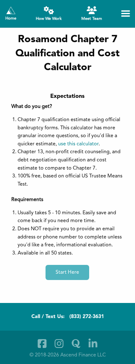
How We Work (49, 19)
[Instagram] (59, 343)
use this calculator (78, 144)
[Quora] (76, 343)
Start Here (67, 272)
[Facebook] (42, 343)
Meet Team (91, 19)
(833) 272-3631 (86, 316)
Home (10, 18)
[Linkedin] (93, 343)
